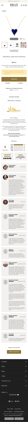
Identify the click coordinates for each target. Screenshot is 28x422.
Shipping (7, 83)
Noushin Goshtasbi (13, 280)
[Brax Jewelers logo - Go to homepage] (14, 5)
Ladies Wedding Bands (14, 136)
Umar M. (11, 249)
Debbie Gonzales (13, 315)
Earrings (11, 134)
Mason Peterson (13, 262)
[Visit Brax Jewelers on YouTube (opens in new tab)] (18, 395)
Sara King (11, 334)
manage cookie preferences (15, 415)
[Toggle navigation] (2, 5)
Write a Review (14, 351)
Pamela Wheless (13, 234)
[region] (14, 28)
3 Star (12, 147)
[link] (14, 1)
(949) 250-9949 (14, 51)
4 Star (12, 146)
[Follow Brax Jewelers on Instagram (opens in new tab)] (11, 395)
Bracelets (21, 134)
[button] (21, 5)
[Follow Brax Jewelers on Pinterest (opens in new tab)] (13, 395)
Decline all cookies (9, 418)
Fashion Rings (6, 134)
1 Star (12, 150)
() (24, 144)
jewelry (4, 11)
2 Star (12, 149)
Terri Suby (11, 200)
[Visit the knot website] (17, 401)
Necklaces (16, 134)
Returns (20, 83)
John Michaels (12, 175)
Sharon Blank (12, 165)
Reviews (14, 141)
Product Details (14, 97)
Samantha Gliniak (13, 214)
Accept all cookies (19, 418)
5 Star (12, 144)
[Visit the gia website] (11, 401)
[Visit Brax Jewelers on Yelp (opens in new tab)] (15, 395)
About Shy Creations (14, 100)
